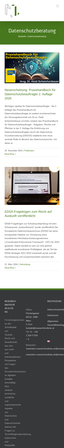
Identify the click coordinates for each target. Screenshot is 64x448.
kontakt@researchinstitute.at (40, 328)
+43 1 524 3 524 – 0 (32, 335)
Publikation (29, 150)
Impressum (52, 315)
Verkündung (25, 264)
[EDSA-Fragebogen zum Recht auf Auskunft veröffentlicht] (32, 186)
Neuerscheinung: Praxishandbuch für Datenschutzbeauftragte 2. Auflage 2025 (30, 94)
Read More (9, 154)
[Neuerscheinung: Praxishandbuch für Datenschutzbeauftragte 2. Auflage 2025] (32, 67)
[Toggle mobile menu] (57, 6)
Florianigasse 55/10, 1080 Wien (32, 317)
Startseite (22, 36)
